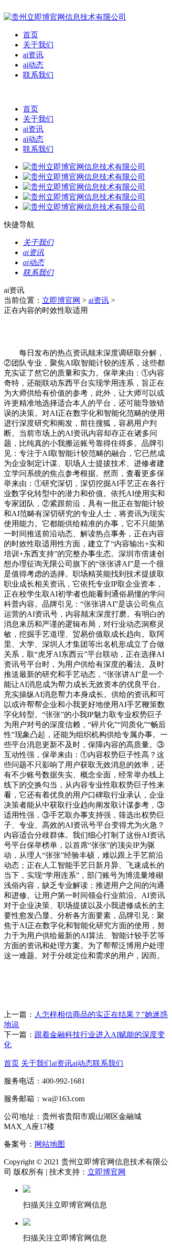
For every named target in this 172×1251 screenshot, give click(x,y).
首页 (30, 35)
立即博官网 (61, 300)
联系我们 (38, 75)
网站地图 (49, 1144)
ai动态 (33, 65)
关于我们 (38, 45)
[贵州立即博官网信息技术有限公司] (65, 17)
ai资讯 (33, 55)
